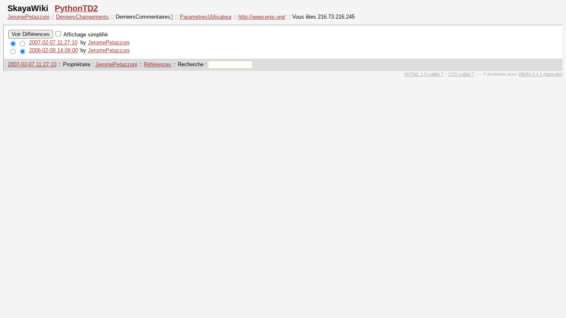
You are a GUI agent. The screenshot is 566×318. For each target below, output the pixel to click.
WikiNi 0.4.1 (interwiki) (540, 74)
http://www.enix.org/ (261, 17)
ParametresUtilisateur (206, 17)
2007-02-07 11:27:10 (53, 42)
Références (157, 64)
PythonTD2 (76, 8)
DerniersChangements (82, 17)
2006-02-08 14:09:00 (53, 50)
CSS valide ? (461, 74)
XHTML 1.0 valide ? (423, 74)
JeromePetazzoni (28, 17)
